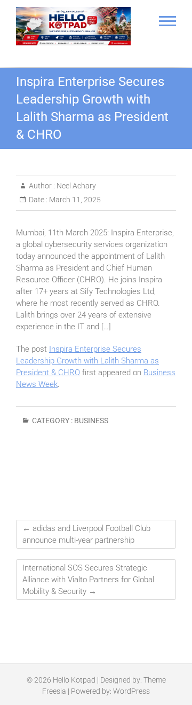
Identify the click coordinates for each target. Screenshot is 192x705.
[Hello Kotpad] (73, 26)
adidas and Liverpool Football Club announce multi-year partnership (86, 534)
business (91, 420)
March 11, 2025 (74, 199)
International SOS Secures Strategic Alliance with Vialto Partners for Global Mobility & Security (88, 579)
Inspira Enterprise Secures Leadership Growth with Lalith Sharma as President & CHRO (87, 360)
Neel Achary (75, 185)
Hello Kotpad (74, 680)
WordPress (131, 691)
